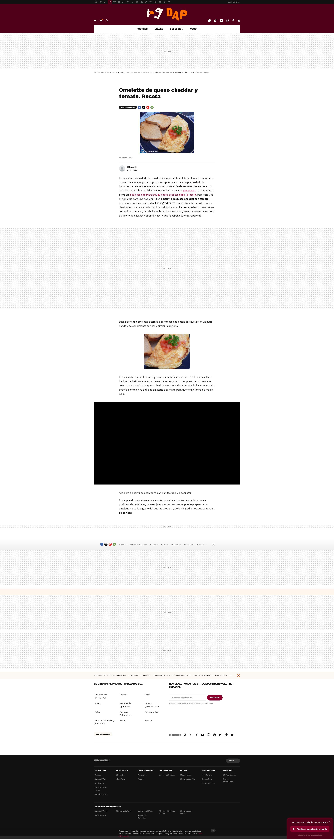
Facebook (233, 20)
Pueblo (144, 73)
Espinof (141, 779)
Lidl (113, 73)
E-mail (239, 20)
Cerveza (165, 73)
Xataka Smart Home (101, 788)
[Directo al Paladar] (167, 14)
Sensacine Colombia (142, 816)
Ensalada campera (163, 675)
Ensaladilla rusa (120, 675)
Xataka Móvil (100, 779)
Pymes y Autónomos (228, 780)
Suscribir (214, 698)
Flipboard (147, 107)
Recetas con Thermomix (101, 696)
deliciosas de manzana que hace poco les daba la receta (163, 194)
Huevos (155, 544)
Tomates (177, 544)
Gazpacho (154, 73)
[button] (132, 167)
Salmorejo (147, 675)
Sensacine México (145, 811)
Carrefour (122, 73)
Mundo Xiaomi (101, 794)
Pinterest (214, 734)
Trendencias (207, 775)
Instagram (227, 20)
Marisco (206, 73)
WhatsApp (209, 20)
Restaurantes (151, 712)
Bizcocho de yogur (203, 675)
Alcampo (133, 73)
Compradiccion (208, 783)
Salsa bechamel (221, 675)
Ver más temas (103, 734)
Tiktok (215, 20)
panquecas (189, 190)
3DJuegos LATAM (123, 811)
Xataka (98, 775)
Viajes (97, 703)
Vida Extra (120, 779)
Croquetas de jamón (183, 675)
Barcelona (177, 73)
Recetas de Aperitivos (125, 705)
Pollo (97, 712)
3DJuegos (120, 775)
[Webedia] (102, 760)
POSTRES (142, 28)
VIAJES (159, 28)
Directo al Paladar (167, 775)
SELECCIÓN (176, 28)
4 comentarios (129, 107)
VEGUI (193, 28)
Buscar (107, 20)
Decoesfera (207, 779)
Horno (187, 73)
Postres (123, 694)
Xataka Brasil (100, 815)
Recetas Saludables (125, 713)
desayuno (189, 544)
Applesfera (99, 783)
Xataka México (101, 811)
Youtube (221, 20)
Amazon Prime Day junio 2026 (104, 722)
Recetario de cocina (138, 544)
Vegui (147, 694)
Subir (231, 761)
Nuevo (101, 20)
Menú (95, 20)
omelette (203, 544)
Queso (165, 544)
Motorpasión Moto (188, 779)
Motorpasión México (185, 812)
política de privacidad (204, 704)
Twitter (143, 107)
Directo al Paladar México (167, 812)
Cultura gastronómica (152, 705)
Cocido (196, 73)
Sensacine (142, 775)
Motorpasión (185, 775)
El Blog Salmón (229, 775)
